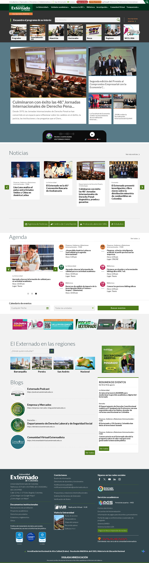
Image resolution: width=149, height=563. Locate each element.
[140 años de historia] (143, 551)
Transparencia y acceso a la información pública (28, 528)
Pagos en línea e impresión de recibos (112, 530)
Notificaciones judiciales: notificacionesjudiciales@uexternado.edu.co (71, 486)
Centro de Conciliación (64, 224)
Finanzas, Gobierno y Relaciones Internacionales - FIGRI (24, 183)
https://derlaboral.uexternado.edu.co (41, 426)
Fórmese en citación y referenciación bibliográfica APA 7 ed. (122, 270)
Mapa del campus (71, 522)
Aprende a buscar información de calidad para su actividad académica (80, 270)
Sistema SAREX (104, 523)
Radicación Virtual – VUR (77, 507)
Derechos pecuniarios (18, 514)
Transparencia (132, 7)
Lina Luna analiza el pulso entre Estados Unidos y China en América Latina (23, 191)
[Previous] (11, 32)
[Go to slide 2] (32, 293)
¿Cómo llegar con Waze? (19, 498)
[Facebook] (99, 479)
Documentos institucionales (24, 504)
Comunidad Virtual (117, 7)
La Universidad (42, 7)
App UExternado (60, 2)
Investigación (102, 7)
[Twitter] (104, 479)
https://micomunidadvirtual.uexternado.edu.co (44, 440)
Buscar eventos (118, 308)
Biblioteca (91, 7)
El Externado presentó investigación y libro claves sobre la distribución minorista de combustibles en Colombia (123, 192)
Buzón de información (62, 478)
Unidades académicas (59, 7)
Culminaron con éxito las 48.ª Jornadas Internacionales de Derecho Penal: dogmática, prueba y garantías (89, 195)
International (132, 2)
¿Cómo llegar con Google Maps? (22, 496)
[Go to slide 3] (36, 293)
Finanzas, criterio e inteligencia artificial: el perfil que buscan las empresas (120, 252)
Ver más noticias (132, 154)
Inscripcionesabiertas (133, 20)
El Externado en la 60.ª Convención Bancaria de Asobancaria (57, 188)
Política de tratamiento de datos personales (26, 526)
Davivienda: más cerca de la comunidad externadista (117, 541)
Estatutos (118, 224)
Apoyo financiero (95, 2)
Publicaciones (123, 2)
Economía (115, 182)
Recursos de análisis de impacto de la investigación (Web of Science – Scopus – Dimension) (81, 288)
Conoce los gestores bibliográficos (121, 286)
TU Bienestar (112, 2)
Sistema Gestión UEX (106, 527)
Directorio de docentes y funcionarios (68, 481)
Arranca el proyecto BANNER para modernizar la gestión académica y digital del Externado (118, 395)
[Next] (138, 32)
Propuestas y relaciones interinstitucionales (71, 493)
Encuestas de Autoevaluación (109, 511)
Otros (12, 520)
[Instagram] (119, 479)
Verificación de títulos (62, 499)
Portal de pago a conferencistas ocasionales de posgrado (116, 519)
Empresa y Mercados (39, 404)
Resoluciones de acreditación (21, 508)
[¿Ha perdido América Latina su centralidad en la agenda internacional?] (32, 258)
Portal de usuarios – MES (124, 502)
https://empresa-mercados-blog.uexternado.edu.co (46, 408)
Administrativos (44, 2)
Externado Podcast (38, 388)
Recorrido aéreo (71, 525)
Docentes (33, 2)
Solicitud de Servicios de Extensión (67, 496)
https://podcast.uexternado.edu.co (40, 392)
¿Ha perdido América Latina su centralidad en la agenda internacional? (31, 280)
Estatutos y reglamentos (19, 517)
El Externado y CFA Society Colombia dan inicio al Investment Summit (116, 424)
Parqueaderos (70, 519)
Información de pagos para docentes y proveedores (117, 514)
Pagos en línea (82, 2)
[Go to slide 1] (28, 293)
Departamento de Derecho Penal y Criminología (91, 185)
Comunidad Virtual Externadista (46, 437)
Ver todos (134, 238)
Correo (71, 2)
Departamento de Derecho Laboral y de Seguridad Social (59, 423)
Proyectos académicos (19, 511)
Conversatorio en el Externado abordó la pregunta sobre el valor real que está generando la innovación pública (116, 438)
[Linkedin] (114, 479)
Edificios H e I (70, 529)
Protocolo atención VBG (95, 224)
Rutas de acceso (71, 516)
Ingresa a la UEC (77, 7)
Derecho (31, 420)
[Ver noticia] (25, 169)
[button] (118, 19)
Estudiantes (14, 2)
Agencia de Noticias (38, 224)
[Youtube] (109, 479)
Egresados (24, 2)
